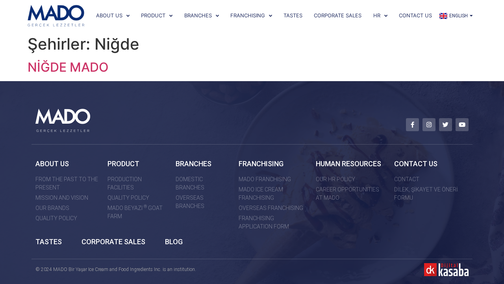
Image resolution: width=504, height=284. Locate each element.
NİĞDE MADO (68, 67)
